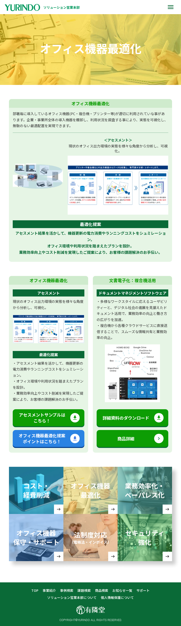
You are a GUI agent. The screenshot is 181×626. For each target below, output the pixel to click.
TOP (34, 590)
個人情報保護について (117, 597)
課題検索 (84, 590)
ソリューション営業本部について (72, 597)
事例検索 (66, 590)
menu (170, 7)
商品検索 (101, 590)
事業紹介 (49, 590)
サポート (143, 590)
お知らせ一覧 (122, 590)
